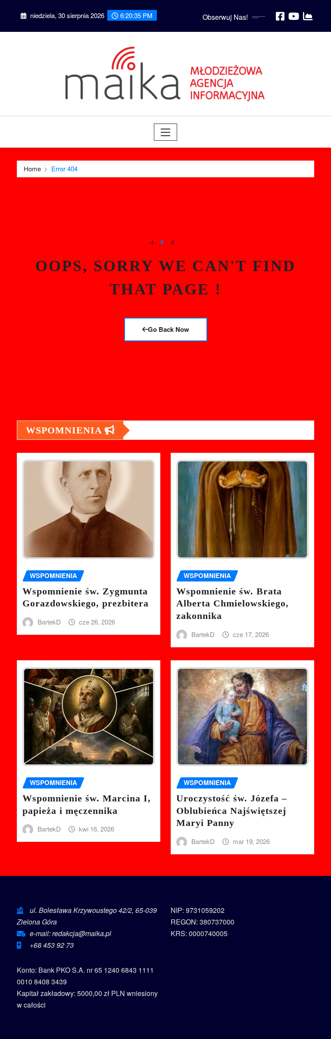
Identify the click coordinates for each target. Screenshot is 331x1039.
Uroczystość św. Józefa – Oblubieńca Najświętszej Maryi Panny (231, 810)
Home (32, 168)
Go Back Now (168, 329)
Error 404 (64, 168)
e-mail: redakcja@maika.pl (70, 933)
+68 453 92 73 (52, 945)
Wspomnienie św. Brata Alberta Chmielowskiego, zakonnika (232, 603)
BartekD (49, 621)
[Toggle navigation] (166, 132)
